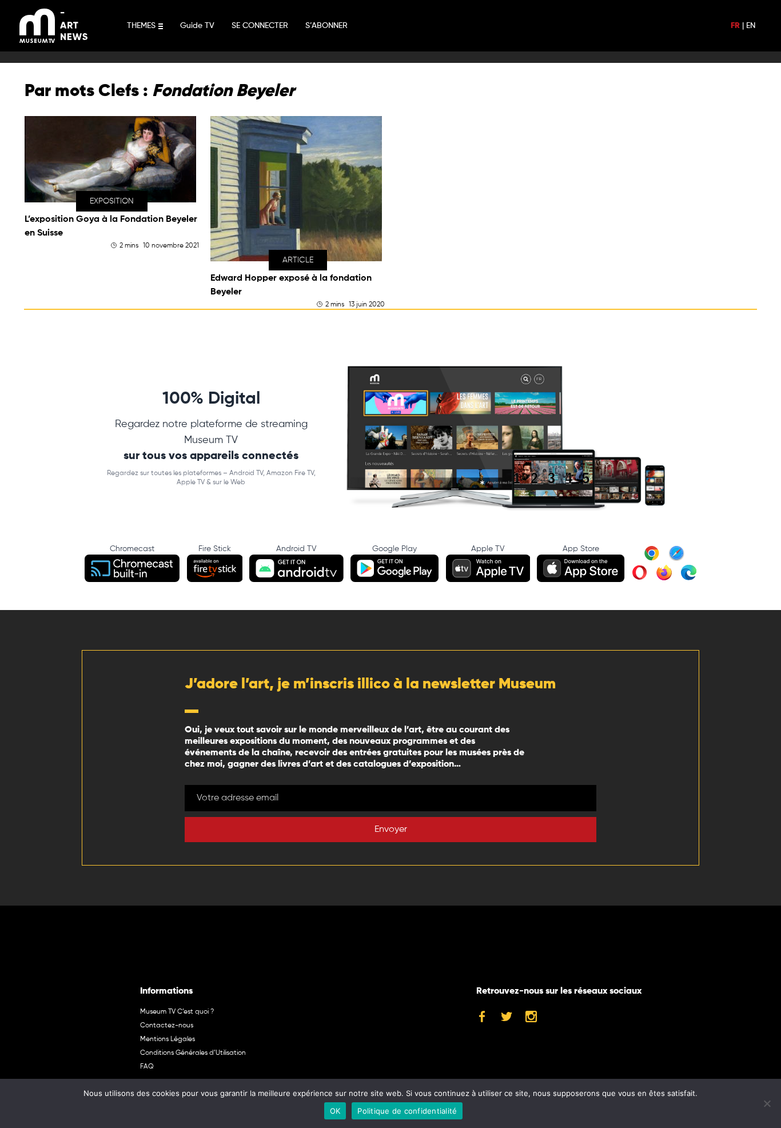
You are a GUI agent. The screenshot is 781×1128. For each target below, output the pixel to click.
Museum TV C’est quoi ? (177, 1012)
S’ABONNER (326, 26)
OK (335, 1110)
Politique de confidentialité (407, 1110)
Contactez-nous (166, 1025)
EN (750, 26)
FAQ (147, 1066)
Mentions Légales (167, 1039)
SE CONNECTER (260, 26)
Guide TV (197, 26)
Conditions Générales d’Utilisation (193, 1053)
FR (735, 26)
